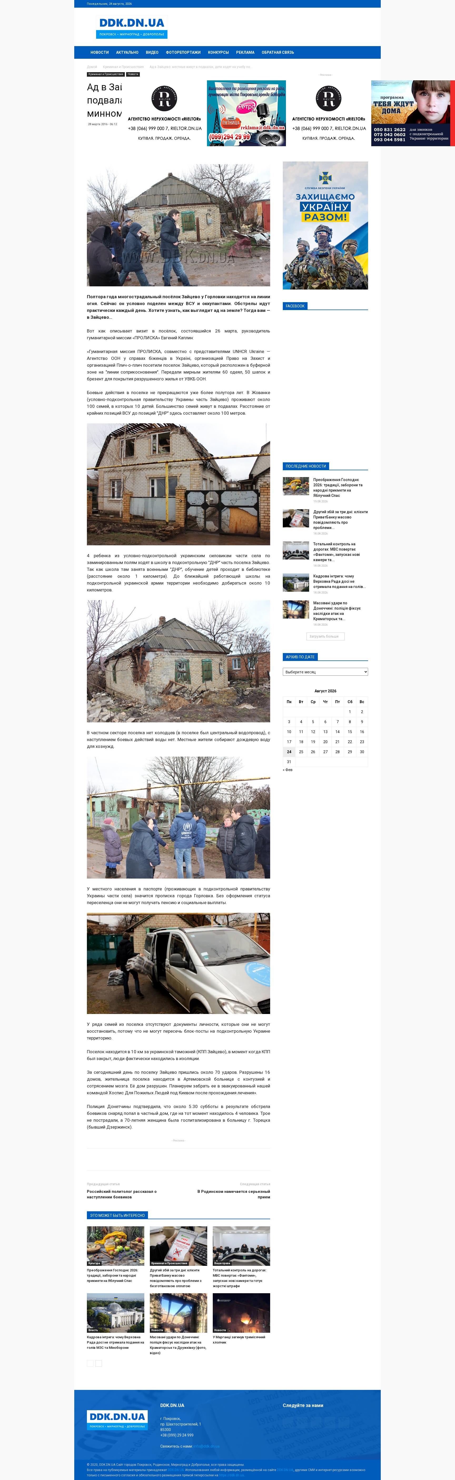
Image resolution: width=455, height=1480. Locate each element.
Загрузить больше (324, 636)
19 (313, 742)
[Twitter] (347, 3)
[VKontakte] (355, 3)
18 (301, 742)
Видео (152, 52)
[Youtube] (364, 3)
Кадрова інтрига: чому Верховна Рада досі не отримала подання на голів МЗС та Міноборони (115, 1342)
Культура (94, 1263)
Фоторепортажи (183, 52)
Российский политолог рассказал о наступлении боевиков (122, 1194)
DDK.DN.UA (176, 1470)
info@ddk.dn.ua (207, 1446)
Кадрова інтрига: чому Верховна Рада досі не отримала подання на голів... (339, 581)
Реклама (245, 52)
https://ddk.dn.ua (231, 1475)
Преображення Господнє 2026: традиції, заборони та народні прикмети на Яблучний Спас (112, 1275)
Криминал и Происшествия (123, 67)
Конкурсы (218, 52)
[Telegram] (338, 3)
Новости (100, 52)
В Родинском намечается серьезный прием (233, 1194)
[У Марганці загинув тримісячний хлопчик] (241, 1313)
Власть (93, 1330)
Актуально (127, 52)
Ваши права (222, 1263)
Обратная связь (278, 52)
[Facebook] (329, 3)
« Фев (288, 770)
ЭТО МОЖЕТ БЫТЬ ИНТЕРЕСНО (117, 1215)
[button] (361, 52)
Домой (92, 67)
